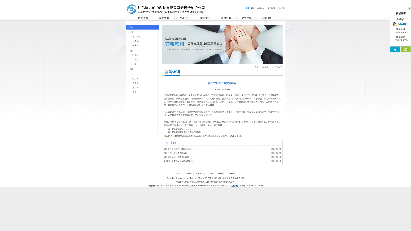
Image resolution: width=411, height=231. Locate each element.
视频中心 (226, 18)
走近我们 (188, 173)
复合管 (135, 83)
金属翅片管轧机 (181, 136)
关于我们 (164, 18)
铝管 (134, 92)
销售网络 (247, 18)
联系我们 (267, 18)
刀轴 (134, 64)
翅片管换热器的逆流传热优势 (176, 157)
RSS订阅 (281, 8)
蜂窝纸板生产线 (163, 186)
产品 (131, 27)
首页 (256, 67)
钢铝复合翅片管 (221, 136)
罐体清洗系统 (214, 186)
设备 (132, 32)
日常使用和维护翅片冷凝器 (175, 153)
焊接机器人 (192, 186)
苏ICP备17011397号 (255, 186)
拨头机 (135, 45)
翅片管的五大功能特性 (181, 129)
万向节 (135, 59)
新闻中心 (205, 18)
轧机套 (135, 55)
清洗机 (135, 41)
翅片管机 (136, 36)
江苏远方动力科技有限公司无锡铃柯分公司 (225, 178)
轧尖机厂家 (174, 186)
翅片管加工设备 (195, 136)
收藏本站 (260, 8)
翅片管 (135, 87)
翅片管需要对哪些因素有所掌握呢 (186, 132)
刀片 (132, 69)
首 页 (178, 173)
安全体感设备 (203, 186)
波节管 (135, 79)
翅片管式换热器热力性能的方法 (177, 149)
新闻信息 (265, 67)
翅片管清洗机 (236, 136)
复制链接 (202, 178)
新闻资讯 (199, 173)
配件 (132, 51)
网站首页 (143, 18)
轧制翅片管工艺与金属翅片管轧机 (178, 161)
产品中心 (185, 18)
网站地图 (271, 8)
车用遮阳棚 (183, 186)
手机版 (232, 173)
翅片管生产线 (208, 136)
